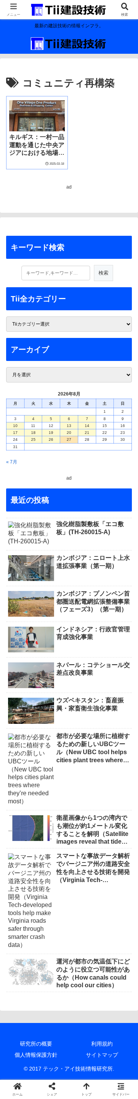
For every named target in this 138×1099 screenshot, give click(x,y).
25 (33, 439)
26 (51, 439)
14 (87, 426)
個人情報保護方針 (36, 1055)
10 (15, 426)
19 (51, 432)
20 (69, 432)
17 (15, 432)
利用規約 (102, 1044)
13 (69, 426)
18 (33, 432)
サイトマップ (102, 1055)
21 (87, 432)
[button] (123, 901)
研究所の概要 (36, 1044)
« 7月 (11, 462)
